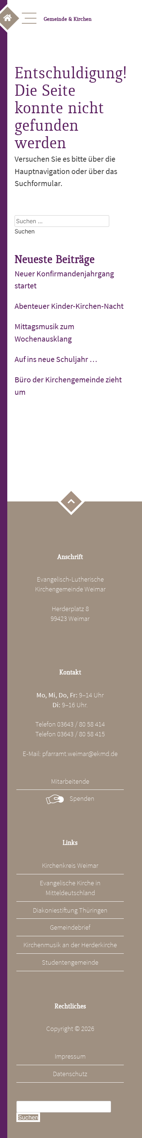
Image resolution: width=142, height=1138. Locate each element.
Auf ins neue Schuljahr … (56, 359)
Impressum (70, 1056)
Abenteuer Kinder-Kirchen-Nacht (69, 306)
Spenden (82, 798)
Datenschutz (70, 1073)
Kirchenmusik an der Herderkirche (70, 944)
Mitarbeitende (70, 781)
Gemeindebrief (70, 927)
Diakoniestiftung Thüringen (70, 910)
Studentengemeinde (70, 962)
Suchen (28, 1117)
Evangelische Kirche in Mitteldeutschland (70, 887)
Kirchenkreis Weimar (70, 865)
